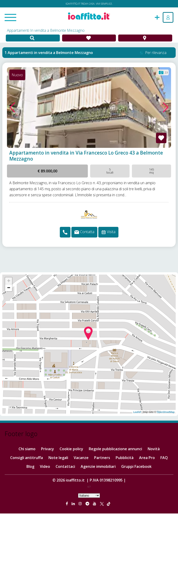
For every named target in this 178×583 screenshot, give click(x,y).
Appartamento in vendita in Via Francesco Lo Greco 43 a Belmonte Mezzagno (86, 155)
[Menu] (10, 18)
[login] (168, 17)
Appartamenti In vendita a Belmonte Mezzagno (46, 30)
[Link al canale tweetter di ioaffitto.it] (102, 503)
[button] (12, 107)
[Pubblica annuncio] (157, 17)
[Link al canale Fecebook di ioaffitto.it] (67, 503)
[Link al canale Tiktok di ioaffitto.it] (109, 503)
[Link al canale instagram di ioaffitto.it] (81, 503)
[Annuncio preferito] (161, 138)
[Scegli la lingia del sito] (89, 495)
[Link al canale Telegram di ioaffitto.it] (88, 503)
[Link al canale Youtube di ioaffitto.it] (95, 503)
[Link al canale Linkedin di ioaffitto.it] (74, 503)
